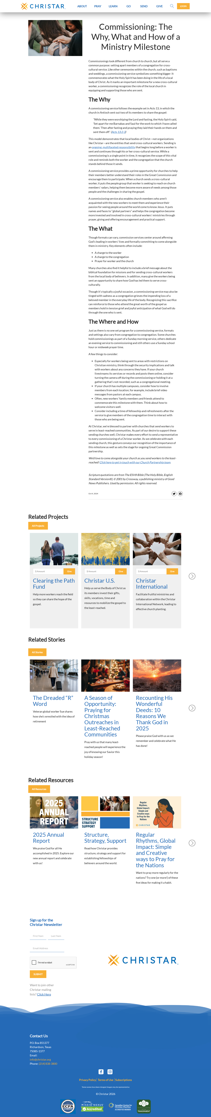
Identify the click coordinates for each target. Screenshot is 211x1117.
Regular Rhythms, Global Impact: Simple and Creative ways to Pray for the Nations (155, 849)
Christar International (152, 583)
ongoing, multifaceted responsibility (113, 147)
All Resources (39, 788)
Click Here (44, 994)
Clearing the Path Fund (54, 583)
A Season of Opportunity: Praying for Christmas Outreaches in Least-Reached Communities (102, 716)
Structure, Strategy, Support (105, 837)
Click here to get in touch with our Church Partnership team (134, 462)
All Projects (38, 525)
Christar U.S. (99, 580)
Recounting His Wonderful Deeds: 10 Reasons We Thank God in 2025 (154, 713)
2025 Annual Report (48, 837)
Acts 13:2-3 (118, 132)
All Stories (37, 652)
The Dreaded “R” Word (53, 700)
